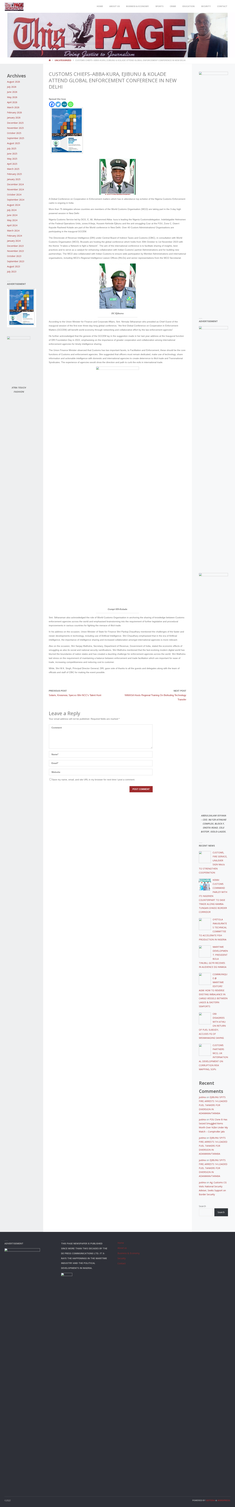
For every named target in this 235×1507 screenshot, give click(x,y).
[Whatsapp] (70, 104)
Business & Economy (129, 1253)
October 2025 (14, 133)
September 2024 (15, 199)
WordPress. (224, 1500)
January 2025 (13, 179)
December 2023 (15, 245)
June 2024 (12, 215)
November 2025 (15, 127)
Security (122, 1258)
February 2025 (14, 173)
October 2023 (14, 256)
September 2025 (15, 138)
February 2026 (14, 112)
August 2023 (13, 266)
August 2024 (13, 204)
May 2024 (12, 220)
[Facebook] (52, 104)
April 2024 (12, 225)
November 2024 (15, 189)
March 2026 (13, 107)
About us (122, 1247)
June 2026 (12, 91)
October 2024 (14, 194)
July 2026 (11, 86)
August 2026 (13, 81)
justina (202, 1097)
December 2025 (15, 122)
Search (202, 1206)
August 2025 (13, 143)
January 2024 (13, 240)
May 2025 (12, 158)
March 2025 (13, 168)
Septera (210, 1500)
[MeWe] (64, 104)
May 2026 (12, 97)
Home (121, 1242)
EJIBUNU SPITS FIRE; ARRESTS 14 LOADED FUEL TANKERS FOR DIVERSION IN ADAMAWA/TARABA (213, 1105)
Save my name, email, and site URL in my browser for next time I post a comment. (93, 779)
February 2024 (14, 235)
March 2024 (13, 230)
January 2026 (13, 117)
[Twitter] (58, 104)
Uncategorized (63, 60)
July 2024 (11, 210)
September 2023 (15, 261)
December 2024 (15, 184)
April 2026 (12, 102)
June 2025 (12, 153)
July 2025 (11, 148)
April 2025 (12, 163)
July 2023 (11, 271)
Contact (122, 1263)
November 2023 (15, 250)
